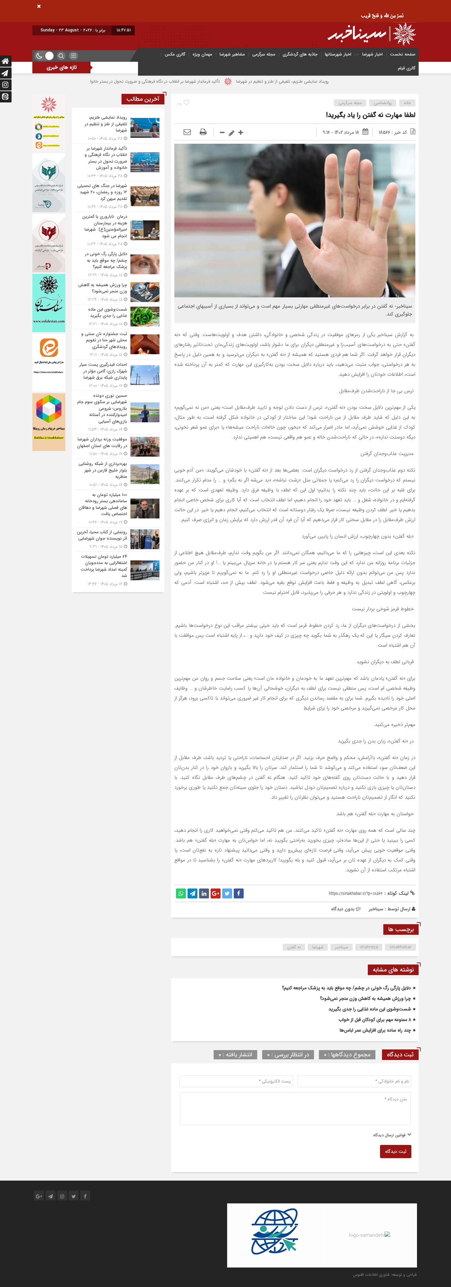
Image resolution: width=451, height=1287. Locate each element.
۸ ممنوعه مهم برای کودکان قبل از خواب (375, 1019)
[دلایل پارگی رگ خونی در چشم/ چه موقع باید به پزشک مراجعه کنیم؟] (118, 264)
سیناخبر (376, 909)
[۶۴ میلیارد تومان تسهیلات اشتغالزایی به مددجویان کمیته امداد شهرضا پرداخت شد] (118, 569)
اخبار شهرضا (372, 54)
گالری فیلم (406, 68)
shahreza (369, 947)
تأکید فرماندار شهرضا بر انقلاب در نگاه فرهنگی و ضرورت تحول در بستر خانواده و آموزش (192, 81)
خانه (407, 102)
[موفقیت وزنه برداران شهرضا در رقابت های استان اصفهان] (118, 447)
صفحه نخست (402, 54)
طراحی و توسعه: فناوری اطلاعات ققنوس (385, 1274)
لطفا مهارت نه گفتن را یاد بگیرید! (370, 115)
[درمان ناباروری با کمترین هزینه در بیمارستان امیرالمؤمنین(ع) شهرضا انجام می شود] (118, 230)
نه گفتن (294, 947)
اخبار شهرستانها (338, 54)
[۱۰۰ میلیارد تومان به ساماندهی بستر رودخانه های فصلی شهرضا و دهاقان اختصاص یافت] (118, 508)
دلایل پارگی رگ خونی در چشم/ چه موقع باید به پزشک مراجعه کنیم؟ (346, 988)
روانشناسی (383, 102)
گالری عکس (175, 54)
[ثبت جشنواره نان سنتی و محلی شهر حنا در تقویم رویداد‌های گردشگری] (118, 344)
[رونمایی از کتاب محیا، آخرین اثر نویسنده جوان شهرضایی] (118, 539)
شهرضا (318, 947)
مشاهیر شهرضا (232, 54)
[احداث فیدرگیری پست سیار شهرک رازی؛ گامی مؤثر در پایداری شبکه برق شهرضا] (118, 375)
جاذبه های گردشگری (300, 54)
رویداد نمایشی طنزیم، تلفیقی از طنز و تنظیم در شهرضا (330, 81)
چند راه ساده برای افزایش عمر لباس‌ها (375, 1030)
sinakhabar (401, 947)
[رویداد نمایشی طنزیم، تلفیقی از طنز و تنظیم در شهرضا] (118, 128)
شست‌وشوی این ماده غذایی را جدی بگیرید (370, 1009)
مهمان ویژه (202, 54)
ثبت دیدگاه (395, 1151)
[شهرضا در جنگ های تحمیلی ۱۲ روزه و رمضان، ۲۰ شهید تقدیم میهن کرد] (118, 196)
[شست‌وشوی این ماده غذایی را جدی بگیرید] (118, 317)
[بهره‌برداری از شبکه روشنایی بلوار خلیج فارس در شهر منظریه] (118, 474)
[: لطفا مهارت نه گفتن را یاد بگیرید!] (187, 132)
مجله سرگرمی (263, 54)
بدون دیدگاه (343, 909)
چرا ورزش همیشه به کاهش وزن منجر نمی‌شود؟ (365, 998)
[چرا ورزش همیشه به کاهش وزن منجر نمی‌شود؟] (118, 292)
